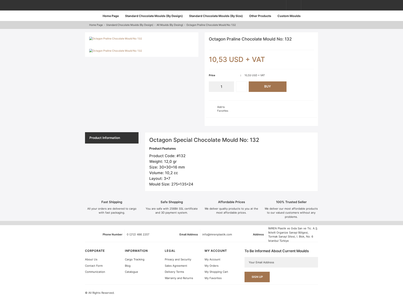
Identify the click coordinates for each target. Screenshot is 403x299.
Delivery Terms (174, 271)
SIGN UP (257, 276)
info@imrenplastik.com (217, 234)
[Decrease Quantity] (212, 86)
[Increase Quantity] (231, 86)
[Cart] (310, 5)
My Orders (212, 265)
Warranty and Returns (179, 278)
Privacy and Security (178, 259)
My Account (212, 259)
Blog (128, 265)
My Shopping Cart (216, 271)
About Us (91, 259)
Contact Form (94, 265)
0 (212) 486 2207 (138, 234)
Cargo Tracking (134, 259)
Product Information (104, 138)
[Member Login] (293, 5)
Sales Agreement (176, 265)
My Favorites (213, 278)
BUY (267, 86)
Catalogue (131, 271)
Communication (95, 271)
